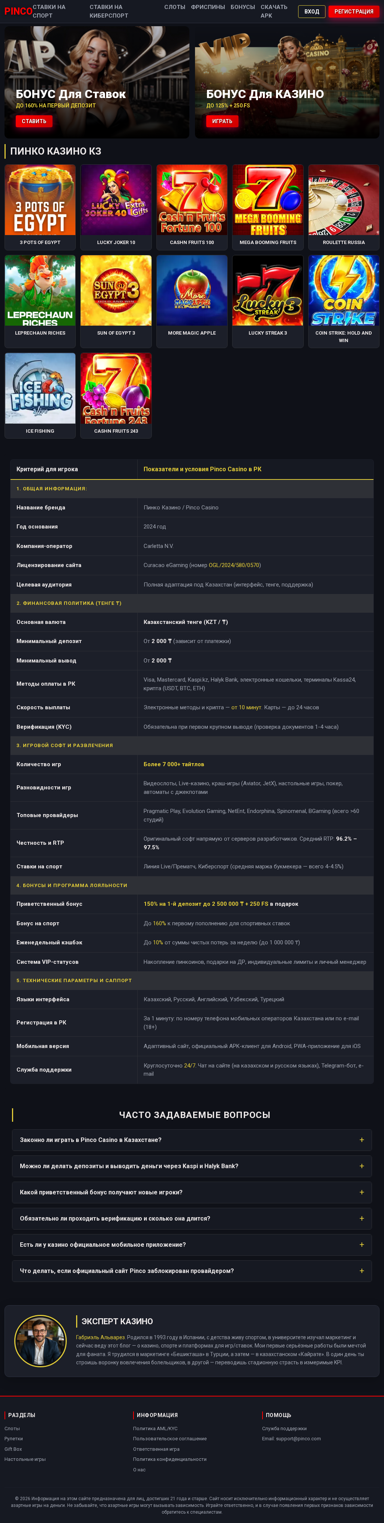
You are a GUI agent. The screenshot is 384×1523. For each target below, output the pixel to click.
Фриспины (208, 7)
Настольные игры (25, 1459)
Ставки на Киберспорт (109, 11)
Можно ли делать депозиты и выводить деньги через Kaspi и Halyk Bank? (129, 1166)
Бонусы (243, 7)
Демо (40, 215)
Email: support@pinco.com (291, 1438)
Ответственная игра (156, 1449)
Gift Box (13, 1449)
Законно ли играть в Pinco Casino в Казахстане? (91, 1139)
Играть (222, 121)
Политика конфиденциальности (170, 1459)
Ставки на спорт (49, 11)
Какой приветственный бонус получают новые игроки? (101, 1192)
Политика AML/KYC (155, 1428)
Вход (311, 12)
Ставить (34, 121)
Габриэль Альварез (100, 1337)
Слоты (174, 7)
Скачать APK (274, 11)
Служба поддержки (284, 1428)
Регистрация (354, 12)
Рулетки (13, 1438)
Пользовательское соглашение (170, 1438)
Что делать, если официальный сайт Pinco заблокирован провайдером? (127, 1270)
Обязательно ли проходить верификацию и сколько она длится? (115, 1218)
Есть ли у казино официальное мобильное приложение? (103, 1244)
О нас (139, 1469)
